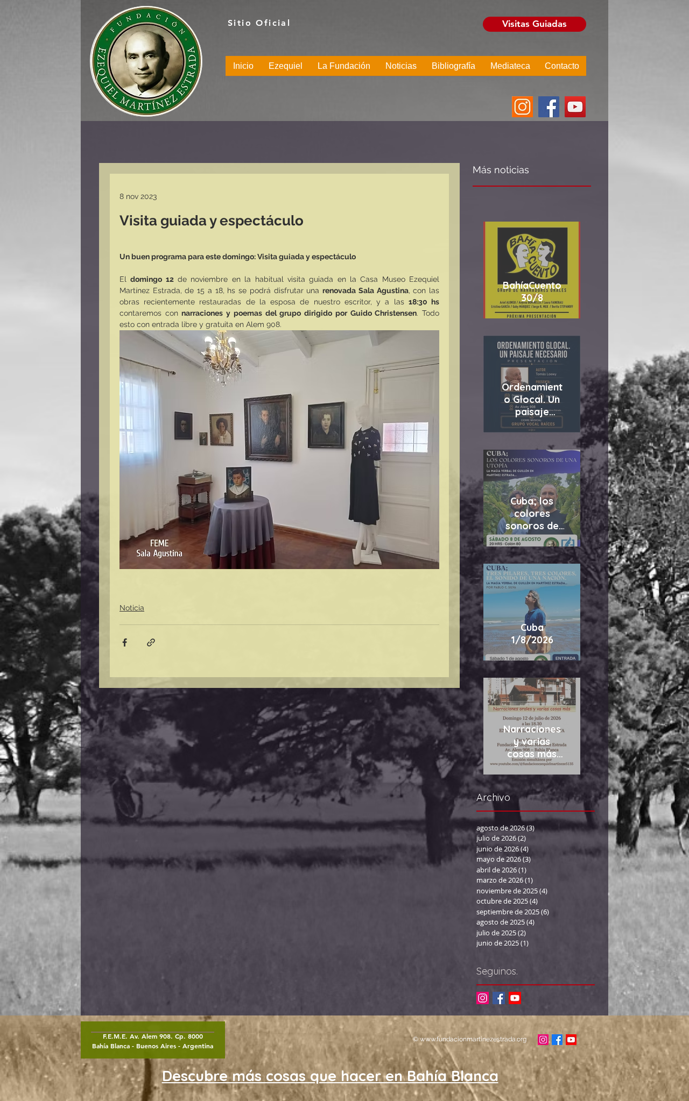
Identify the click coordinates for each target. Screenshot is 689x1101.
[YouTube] (575, 106)
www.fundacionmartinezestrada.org (473, 1039)
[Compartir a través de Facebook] (124, 642)
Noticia (131, 607)
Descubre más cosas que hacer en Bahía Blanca (330, 1076)
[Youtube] (515, 998)
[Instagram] (482, 998)
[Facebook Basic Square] (499, 998)
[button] (285, 69)
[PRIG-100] (522, 106)
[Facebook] (548, 106)
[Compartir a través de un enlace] (151, 642)
